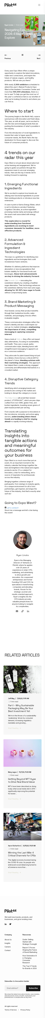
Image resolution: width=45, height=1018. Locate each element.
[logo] (10, 911)
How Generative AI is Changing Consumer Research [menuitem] (29, 959)
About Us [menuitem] (8, 940)
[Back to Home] (10, 5)
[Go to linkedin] (28, 611)
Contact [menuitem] (7, 950)
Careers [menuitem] (8, 947)
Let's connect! (12, 508)
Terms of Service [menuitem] (11, 1010)
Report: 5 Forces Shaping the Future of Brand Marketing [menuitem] (29, 950)
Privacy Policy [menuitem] (25, 1010)
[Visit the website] (22, 611)
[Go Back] (22, 55)
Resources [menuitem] (26, 935)
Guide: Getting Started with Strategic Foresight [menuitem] (29, 941)
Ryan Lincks (9, 25)
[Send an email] (17, 611)
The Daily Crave (11, 398)
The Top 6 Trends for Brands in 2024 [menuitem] (29, 967)
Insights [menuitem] (7, 943)
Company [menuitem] (8, 935)
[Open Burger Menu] (39, 5)
